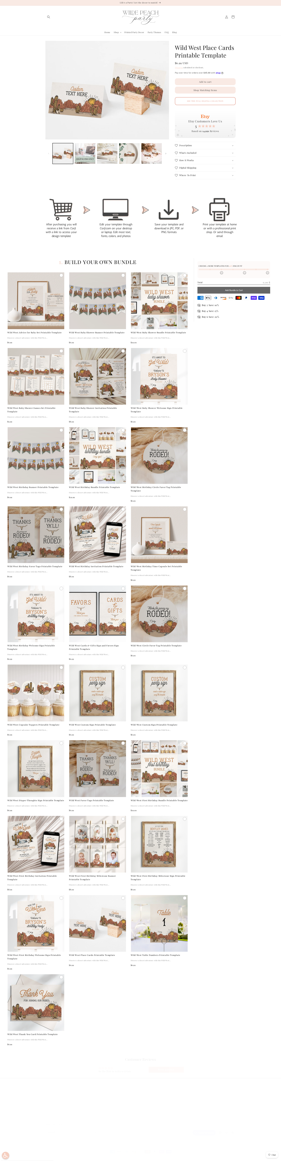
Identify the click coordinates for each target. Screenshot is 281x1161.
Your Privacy (99, 1113)
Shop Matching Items (205, 90)
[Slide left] (48, 153)
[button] (48, 17)
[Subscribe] (94, 1132)
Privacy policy (90, 1157)
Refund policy (76, 1157)
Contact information (139, 1157)
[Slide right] (166, 153)
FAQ (47, 1098)
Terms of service (106, 1157)
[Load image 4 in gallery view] (129, 153)
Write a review (166, 1069)
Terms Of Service (101, 1108)
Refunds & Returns (102, 1103)
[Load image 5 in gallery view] (151, 153)
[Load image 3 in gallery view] (107, 153)
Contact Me (51, 1108)
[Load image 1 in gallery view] (63, 153)
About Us (49, 1103)
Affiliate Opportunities (56, 1118)
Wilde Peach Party (59, 1157)
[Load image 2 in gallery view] (85, 153)
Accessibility (99, 1118)
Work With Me (52, 1113)
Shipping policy (121, 1157)
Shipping (179, 67)
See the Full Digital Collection (205, 101)
